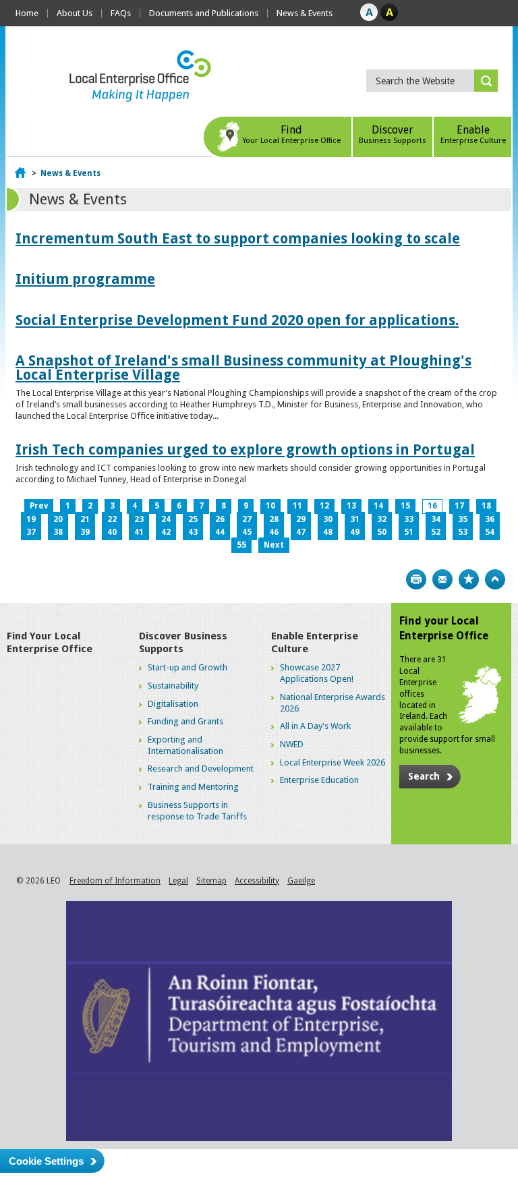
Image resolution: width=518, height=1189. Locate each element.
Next (274, 545)
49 (354, 532)
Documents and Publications (203, 13)
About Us (74, 13)
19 (31, 519)
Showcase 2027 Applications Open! (316, 673)
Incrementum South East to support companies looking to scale (238, 238)
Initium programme (85, 278)
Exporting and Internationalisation (185, 745)
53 (462, 532)
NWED (292, 744)
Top (495, 579)
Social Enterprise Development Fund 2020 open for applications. (237, 320)
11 (297, 506)
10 (270, 506)
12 (324, 506)
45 (247, 532)
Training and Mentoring (193, 787)
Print (416, 579)
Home (27, 13)
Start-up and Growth (187, 667)
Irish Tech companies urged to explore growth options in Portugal (245, 449)
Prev (39, 506)
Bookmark (469, 579)
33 (408, 519)
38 (58, 532)
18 (486, 506)
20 (58, 519)
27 (247, 519)
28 (274, 519)
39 (85, 532)
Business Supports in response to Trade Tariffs (197, 810)
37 (31, 532)
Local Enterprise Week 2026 (332, 762)
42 (166, 532)
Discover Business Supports (183, 643)
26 (220, 519)
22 (112, 519)
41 (139, 532)
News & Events (305, 13)
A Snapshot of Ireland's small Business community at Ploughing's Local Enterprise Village (243, 367)
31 (354, 519)
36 (489, 519)
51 (408, 532)
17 (459, 506)
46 (274, 532)
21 (85, 519)
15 (405, 506)
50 (381, 532)
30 (328, 519)
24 (166, 519)
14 (378, 506)
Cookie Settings (46, 1161)
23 (139, 519)
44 (220, 532)
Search (424, 776)
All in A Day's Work (315, 726)
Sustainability (173, 685)
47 (301, 532)
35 (462, 519)
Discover (392, 134)
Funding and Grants (185, 721)
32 (381, 519)
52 (435, 532)
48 (328, 532)
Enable (473, 134)
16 (432, 506)
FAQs (121, 13)
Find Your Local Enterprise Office (49, 643)
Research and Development (201, 768)
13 (351, 506)
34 (435, 519)
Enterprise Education (319, 780)
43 (193, 532)
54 (489, 532)
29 (301, 519)
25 (193, 519)
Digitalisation (173, 704)
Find (291, 134)
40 (112, 532)
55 (241, 545)
